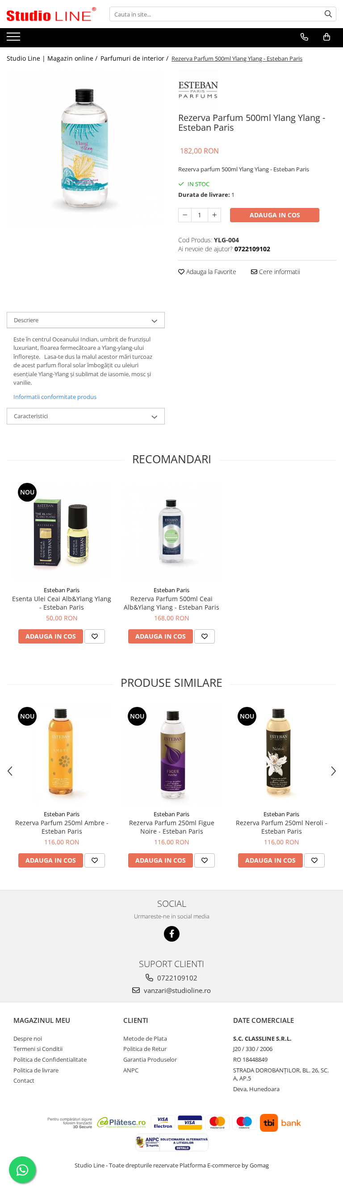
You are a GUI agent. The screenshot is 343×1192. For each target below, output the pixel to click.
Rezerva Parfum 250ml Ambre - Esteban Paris (62, 826)
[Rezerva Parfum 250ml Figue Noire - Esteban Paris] (171, 755)
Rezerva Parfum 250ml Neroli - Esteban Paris (281, 826)
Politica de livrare (36, 1070)
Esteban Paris (61, 590)
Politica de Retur (145, 1049)
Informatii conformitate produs (54, 397)
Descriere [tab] (26, 320)
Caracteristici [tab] (31, 416)
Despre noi (27, 1038)
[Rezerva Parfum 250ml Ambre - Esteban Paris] (61, 755)
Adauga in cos (275, 215)
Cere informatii (278, 271)
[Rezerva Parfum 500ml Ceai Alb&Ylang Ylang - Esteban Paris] (171, 531)
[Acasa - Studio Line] (51, 14)
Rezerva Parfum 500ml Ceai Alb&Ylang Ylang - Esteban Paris (171, 602)
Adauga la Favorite (210, 271)
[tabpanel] (86, 149)
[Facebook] (172, 934)
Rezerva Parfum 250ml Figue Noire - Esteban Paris (171, 826)
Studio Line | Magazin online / (53, 58)
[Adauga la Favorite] (94, 636)
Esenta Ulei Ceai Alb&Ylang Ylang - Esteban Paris (61, 602)
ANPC (130, 1070)
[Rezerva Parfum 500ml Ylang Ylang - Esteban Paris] (86, 149)
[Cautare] (328, 14)
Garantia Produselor (150, 1059)
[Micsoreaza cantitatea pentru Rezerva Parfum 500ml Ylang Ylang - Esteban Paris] (185, 215)
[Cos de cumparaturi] (326, 37)
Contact (23, 1080)
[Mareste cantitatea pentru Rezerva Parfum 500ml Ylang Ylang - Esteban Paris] (214, 215)
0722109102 (176, 977)
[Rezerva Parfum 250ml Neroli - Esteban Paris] (281, 755)
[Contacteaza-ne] (304, 37)
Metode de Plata (145, 1038)
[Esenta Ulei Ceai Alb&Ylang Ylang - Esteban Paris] (61, 531)
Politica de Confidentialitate (50, 1059)
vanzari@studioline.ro (176, 990)
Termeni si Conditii (38, 1049)
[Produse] (14, 39)
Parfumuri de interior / (135, 58)
